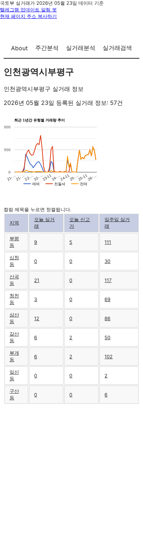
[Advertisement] (71, 476)
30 (107, 261)
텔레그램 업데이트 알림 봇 (28, 9)
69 (107, 299)
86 (107, 318)
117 (107, 280)
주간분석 (47, 47)
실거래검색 (117, 47)
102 (108, 356)
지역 (14, 223)
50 (107, 337)
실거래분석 (80, 47)
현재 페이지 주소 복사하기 (28, 16)
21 (36, 280)
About (19, 48)
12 (36, 318)
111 (107, 242)
